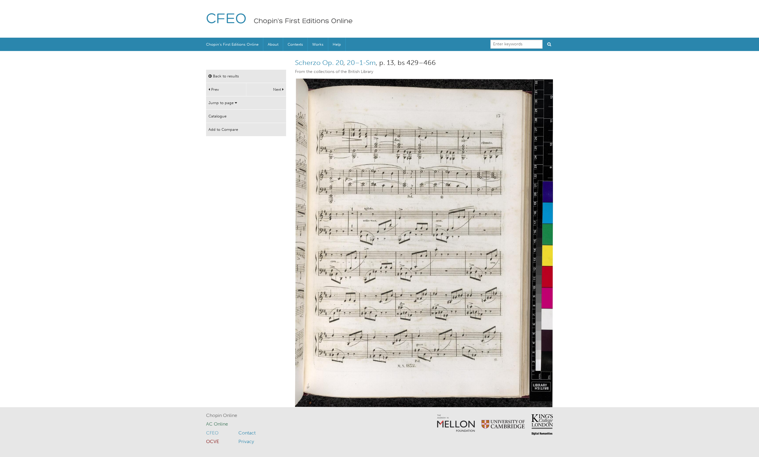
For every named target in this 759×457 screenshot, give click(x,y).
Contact (247, 433)
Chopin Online (221, 415)
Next (277, 89)
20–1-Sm (361, 62)
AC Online (217, 424)
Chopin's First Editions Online (303, 21)
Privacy (246, 441)
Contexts (295, 44)
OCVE (212, 441)
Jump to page (221, 103)
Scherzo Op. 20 (319, 62)
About (273, 44)
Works (317, 44)
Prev (214, 89)
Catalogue (217, 116)
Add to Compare (223, 129)
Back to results (225, 76)
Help (337, 44)
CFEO (226, 19)
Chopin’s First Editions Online (232, 44)
